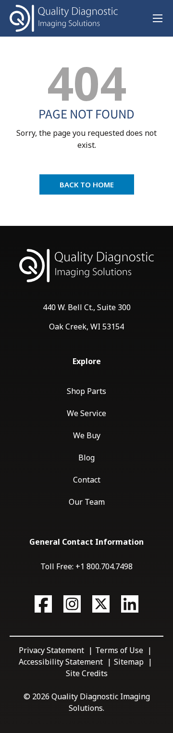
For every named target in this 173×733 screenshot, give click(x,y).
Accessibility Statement (61, 661)
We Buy (86, 435)
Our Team (87, 502)
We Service (86, 413)
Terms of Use (119, 650)
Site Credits (87, 673)
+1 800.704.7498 (104, 566)
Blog (86, 457)
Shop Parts (86, 391)
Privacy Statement (51, 650)
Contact (86, 479)
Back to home (87, 184)
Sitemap (129, 661)
